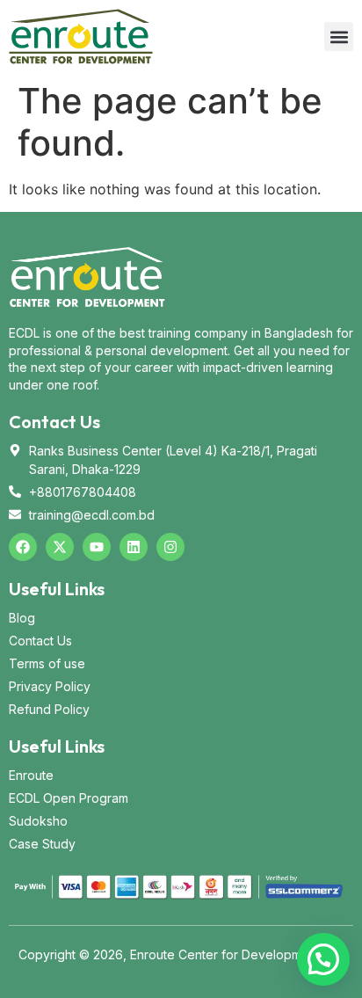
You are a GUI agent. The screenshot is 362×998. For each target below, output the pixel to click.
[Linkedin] (133, 547)
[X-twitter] (60, 547)
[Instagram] (170, 547)
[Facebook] (23, 547)
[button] (338, 36)
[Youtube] (97, 547)
